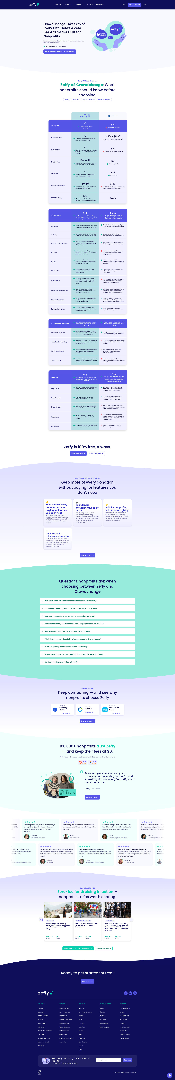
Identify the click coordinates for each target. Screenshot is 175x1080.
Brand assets (83, 1042)
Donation (41, 1012)
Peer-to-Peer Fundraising (45, 1031)
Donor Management (44, 1038)
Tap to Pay (41, 1034)
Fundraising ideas (125, 1008)
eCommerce (41, 1027)
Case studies (123, 1031)
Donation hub (62, 1042)
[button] (68, 4)
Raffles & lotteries (43, 1015)
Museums (102, 1015)
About (81, 1015)
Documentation (124, 1015)
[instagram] (130, 993)
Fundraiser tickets (64, 1031)
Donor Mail (41, 1046)
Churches (102, 1012)
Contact (122, 1023)
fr (145, 5)
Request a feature (125, 1027)
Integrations (123, 1019)
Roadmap (82, 1038)
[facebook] (126, 993)
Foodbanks (103, 1019)
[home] (34, 4)
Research (81, 1023)
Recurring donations (64, 1012)
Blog (80, 1019)
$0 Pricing (58, 4)
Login (123, 4)
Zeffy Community (125, 1034)
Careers (81, 1031)
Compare (122, 1012)
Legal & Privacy (124, 1038)
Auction (40, 1019)
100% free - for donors (85, 1012)
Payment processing (64, 1027)
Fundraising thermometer (66, 1038)
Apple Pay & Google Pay (65, 1019)
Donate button (63, 1015)
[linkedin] (135, 993)
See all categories (104, 1027)
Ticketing (40, 1008)
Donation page (63, 1034)
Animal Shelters (104, 1023)
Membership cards (64, 1023)
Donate (81, 1049)
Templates (82, 1027)
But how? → (86, 128)
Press (80, 1034)
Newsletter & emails (44, 1042)
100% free (82, 1008)
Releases (81, 1046)
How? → (88, 140)
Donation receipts (64, 1008)
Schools (102, 1008)
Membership (41, 1023)
